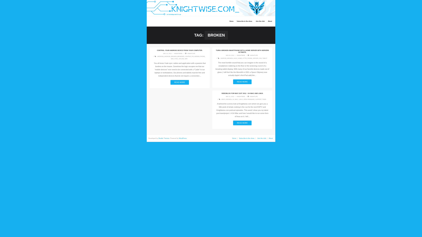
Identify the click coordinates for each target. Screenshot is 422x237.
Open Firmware (249, 99)
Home (234, 138)
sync (176, 59)
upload (181, 59)
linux (241, 99)
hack (235, 58)
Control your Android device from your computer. (180, 50)
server (255, 58)
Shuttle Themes (163, 138)
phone (202, 56)
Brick (223, 99)
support (258, 99)
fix (193, 56)
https (245, 58)
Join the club (261, 138)
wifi (186, 59)
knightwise (178, 53)
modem (196, 56)
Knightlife (191, 53)
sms (172, 59)
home (240, 58)
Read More (179, 82)
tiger (264, 99)
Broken (174, 56)
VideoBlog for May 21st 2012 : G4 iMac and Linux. (242, 93)
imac (236, 99)
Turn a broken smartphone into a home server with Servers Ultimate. (242, 51)
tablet (264, 58)
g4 (233, 99)
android (167, 56)
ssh (260, 58)
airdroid (160, 56)
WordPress (183, 138)
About (271, 138)
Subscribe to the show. (247, 138)
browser (180, 56)
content (188, 56)
